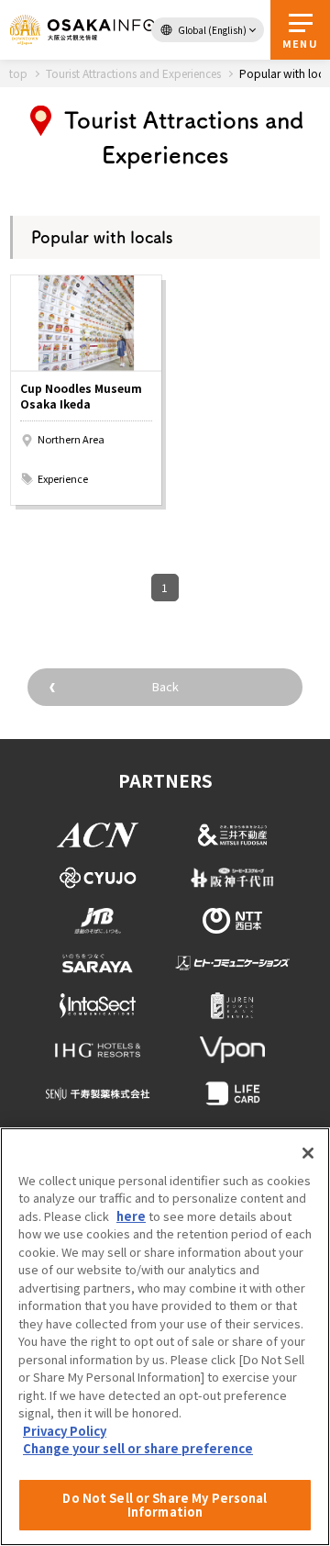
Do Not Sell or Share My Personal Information (164, 1505)
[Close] (308, 1153)
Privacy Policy (64, 1431)
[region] (165, 1336)
